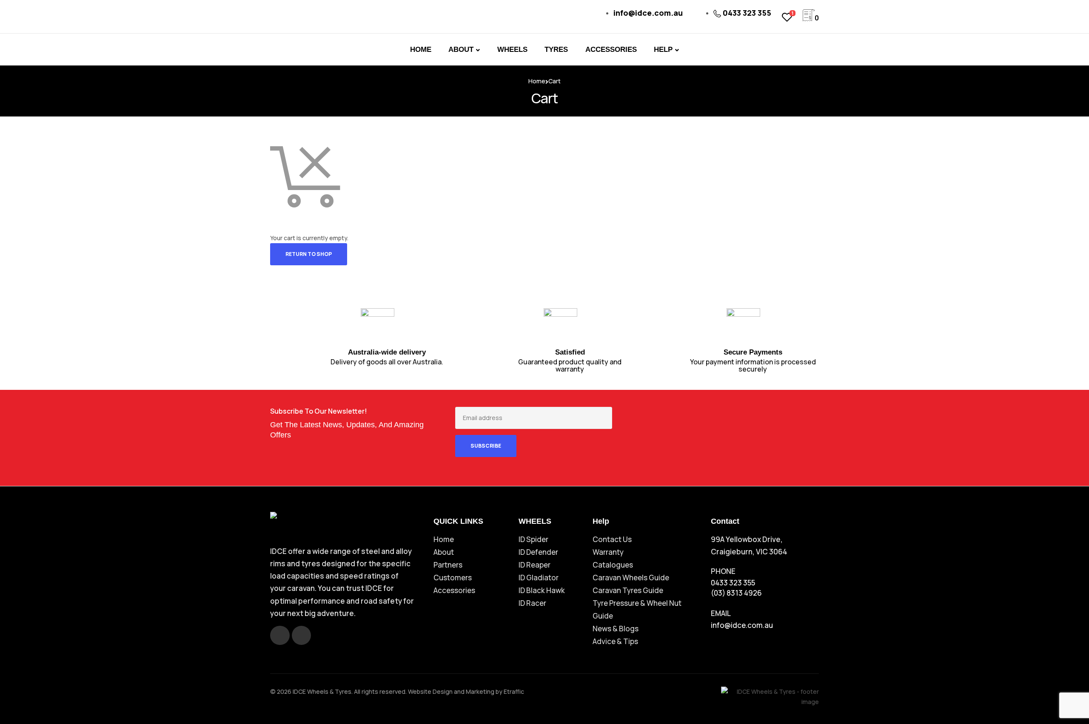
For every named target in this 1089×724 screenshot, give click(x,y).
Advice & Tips (615, 641)
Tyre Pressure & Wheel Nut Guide (637, 609)
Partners (447, 565)
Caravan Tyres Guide (628, 590)
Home (536, 81)
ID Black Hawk (542, 590)
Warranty (608, 552)
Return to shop (308, 254)
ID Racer (532, 603)
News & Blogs (616, 628)
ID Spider (533, 539)
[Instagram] (301, 635)
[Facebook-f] (280, 635)
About (443, 552)
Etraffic (514, 691)
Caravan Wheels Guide (631, 577)
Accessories (454, 590)
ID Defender (538, 552)
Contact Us (612, 539)
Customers (452, 577)
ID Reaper (534, 565)
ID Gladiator (539, 577)
